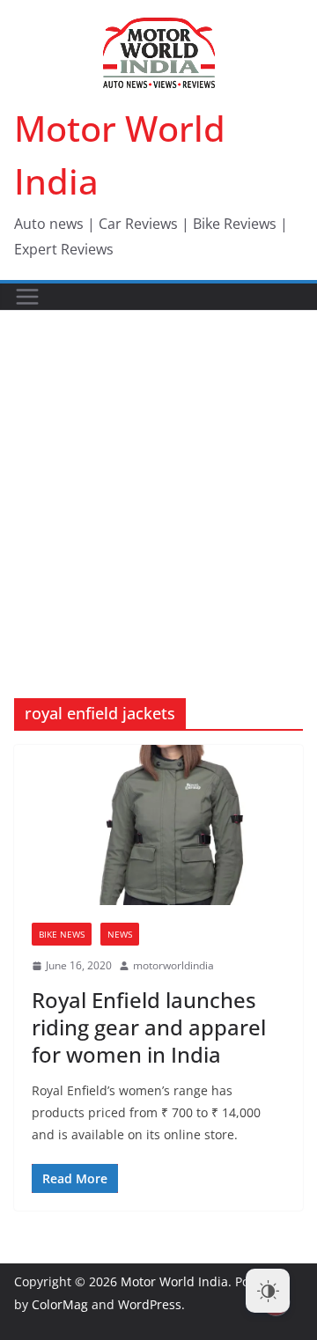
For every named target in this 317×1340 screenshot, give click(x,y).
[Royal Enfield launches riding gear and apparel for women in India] (158, 825)
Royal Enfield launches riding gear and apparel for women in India (149, 1027)
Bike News (62, 934)
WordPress (149, 1304)
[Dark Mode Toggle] (268, 1291)
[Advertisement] (158, 478)
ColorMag (60, 1304)
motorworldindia (173, 965)
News (119, 934)
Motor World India (174, 1281)
